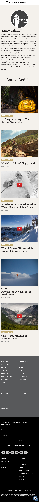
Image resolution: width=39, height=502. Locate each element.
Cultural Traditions (6, 409)
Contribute (22, 476)
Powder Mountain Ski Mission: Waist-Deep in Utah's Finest (19, 206)
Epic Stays (3, 367)
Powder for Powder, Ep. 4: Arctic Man (16, 293)
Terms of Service (18, 490)
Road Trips (4, 385)
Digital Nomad (23, 388)
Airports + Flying (24, 397)
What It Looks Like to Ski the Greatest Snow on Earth (17, 249)
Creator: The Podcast (25, 470)
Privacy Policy (29, 445)
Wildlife (3, 382)
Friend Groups (23, 376)
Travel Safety (23, 403)
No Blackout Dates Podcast (26, 473)
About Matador (5, 461)
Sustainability (23, 400)
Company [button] (4, 458)
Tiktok (12, 452)
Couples (21, 367)
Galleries (5, 288)
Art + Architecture (6, 397)
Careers (3, 464)
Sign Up (19, 441)
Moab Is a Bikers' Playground (18, 163)
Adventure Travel (5, 364)
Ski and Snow (4, 379)
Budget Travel (23, 385)
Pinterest (21, 452)
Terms (21, 445)
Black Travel (23, 379)
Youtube (17, 452)
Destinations (23, 464)
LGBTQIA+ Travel (23, 382)
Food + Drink (4, 400)
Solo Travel (22, 373)
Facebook (3, 452)
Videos (21, 467)
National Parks (5, 373)
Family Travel (23, 370)
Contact (10, 490)
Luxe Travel (22, 364)
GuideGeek (22, 479)
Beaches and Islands (6, 376)
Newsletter (22, 461)
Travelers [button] (22, 458)
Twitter (26, 452)
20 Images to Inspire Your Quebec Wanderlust (16, 120)
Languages (4, 403)
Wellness (3, 388)
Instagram (8, 452)
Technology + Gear (24, 406)
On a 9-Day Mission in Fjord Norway (14, 337)
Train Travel (4, 370)
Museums (3, 406)
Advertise (3, 467)
